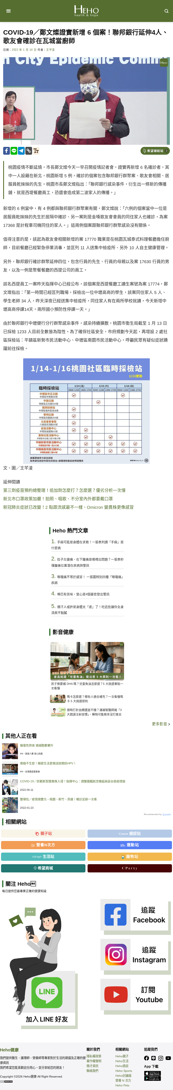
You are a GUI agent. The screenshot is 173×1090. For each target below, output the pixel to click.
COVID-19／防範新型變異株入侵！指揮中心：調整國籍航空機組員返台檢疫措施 (72, 781)
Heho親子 (121, 1056)
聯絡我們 (92, 1070)
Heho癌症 (121, 1066)
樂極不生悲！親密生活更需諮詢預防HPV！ (48, 763)
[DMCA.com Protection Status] (6, 1081)
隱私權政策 (93, 1056)
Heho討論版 (123, 1075)
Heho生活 (121, 1061)
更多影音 (160, 724)
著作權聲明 (93, 1061)
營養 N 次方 (123, 1080)
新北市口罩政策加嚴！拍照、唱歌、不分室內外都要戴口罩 (58, 499)
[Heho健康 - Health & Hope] (86, 11)
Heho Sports (123, 1070)
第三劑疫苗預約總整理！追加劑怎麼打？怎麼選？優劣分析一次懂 (64, 490)
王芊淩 (50, 49)
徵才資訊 (92, 1066)
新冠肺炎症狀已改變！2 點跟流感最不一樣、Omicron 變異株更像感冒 (68, 507)
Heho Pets (122, 1085)
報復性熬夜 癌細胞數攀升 (36, 745)
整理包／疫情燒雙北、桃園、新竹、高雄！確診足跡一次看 (58, 799)
